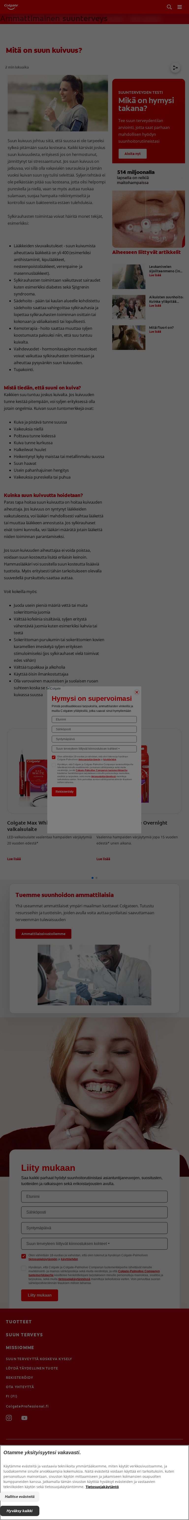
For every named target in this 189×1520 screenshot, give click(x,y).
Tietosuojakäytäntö (102, 1486)
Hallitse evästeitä (20, 1496)
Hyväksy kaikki (19, 1511)
